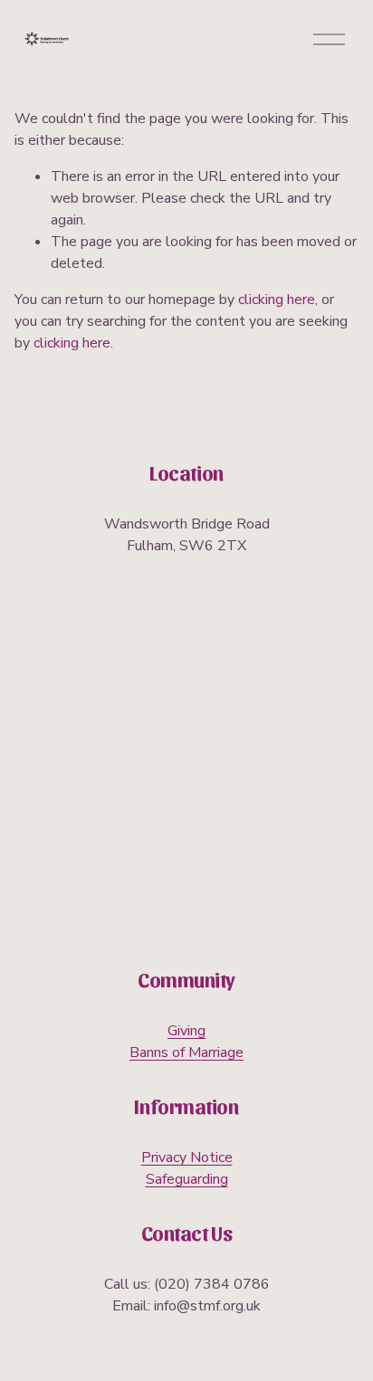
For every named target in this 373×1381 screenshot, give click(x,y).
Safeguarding (187, 1179)
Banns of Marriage (186, 1052)
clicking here (276, 300)
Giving (186, 1031)
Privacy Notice (187, 1157)
